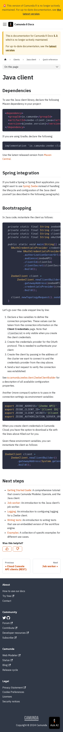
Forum (6, 623)
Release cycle (10, 669)
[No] (17, 549)
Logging (11, 511)
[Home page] (5, 59)
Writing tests (14, 520)
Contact (6, 600)
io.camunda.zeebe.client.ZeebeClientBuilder (31, 377)
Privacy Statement (12, 687)
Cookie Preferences (13, 691)
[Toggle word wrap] (51, 112)
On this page (11, 66)
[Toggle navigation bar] (4, 24)
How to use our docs (13, 591)
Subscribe (7, 637)
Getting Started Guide (19, 490)
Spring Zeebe (30, 186)
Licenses (7, 696)
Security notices (11, 701)
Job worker (13, 502)
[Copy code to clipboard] (56, 112)
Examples (13, 532)
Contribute (8, 627)
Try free (6, 595)
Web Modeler (9, 655)
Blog (5, 665)
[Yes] (7, 549)
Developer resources (14, 632)
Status (6, 660)
